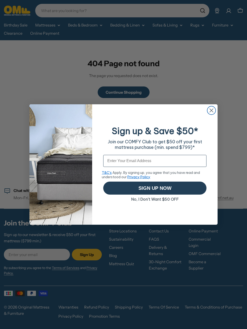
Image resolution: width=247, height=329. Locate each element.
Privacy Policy (138, 177)
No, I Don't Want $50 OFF (155, 199)
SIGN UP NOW (155, 188)
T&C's (107, 173)
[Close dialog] (211, 110)
